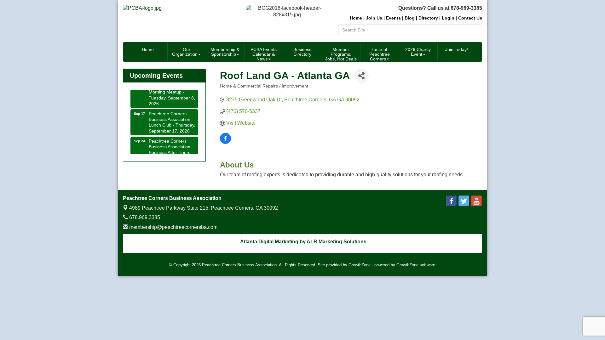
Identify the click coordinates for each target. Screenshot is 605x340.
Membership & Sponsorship (224, 52)
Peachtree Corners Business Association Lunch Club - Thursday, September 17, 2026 (172, 120)
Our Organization (185, 52)
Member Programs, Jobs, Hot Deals (341, 54)
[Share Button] (361, 76)
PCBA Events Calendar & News (264, 54)
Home (148, 49)
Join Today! (456, 49)
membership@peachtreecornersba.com (172, 227)
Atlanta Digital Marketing (269, 241)
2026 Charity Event (418, 52)
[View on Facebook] (225, 142)
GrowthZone (360, 265)
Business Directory (302, 52)
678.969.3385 (144, 217)
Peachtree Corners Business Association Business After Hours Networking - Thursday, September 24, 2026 (172, 150)
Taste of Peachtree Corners (379, 54)
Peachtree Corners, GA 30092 (203, 208)
